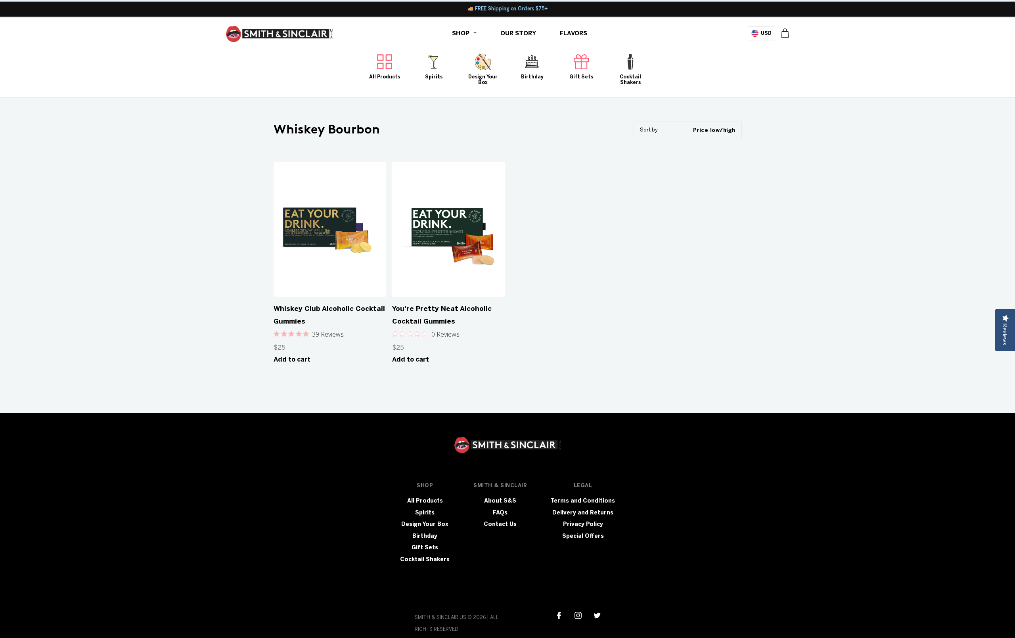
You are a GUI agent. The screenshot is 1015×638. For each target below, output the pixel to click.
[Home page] (279, 36)
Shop (460, 33)
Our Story (518, 33)
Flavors (573, 33)
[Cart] (785, 33)
